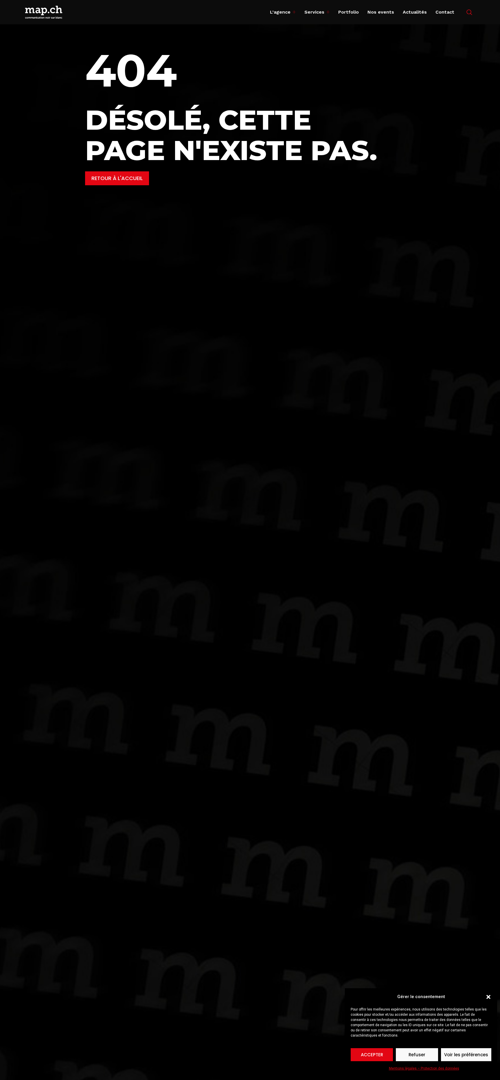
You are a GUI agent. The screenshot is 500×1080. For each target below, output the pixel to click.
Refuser (417, 1055)
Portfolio (348, 12)
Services (314, 12)
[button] (488, 997)
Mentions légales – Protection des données (424, 1068)
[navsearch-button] (469, 13)
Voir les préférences (466, 1055)
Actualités (415, 12)
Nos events (380, 12)
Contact (444, 12)
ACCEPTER (372, 1055)
